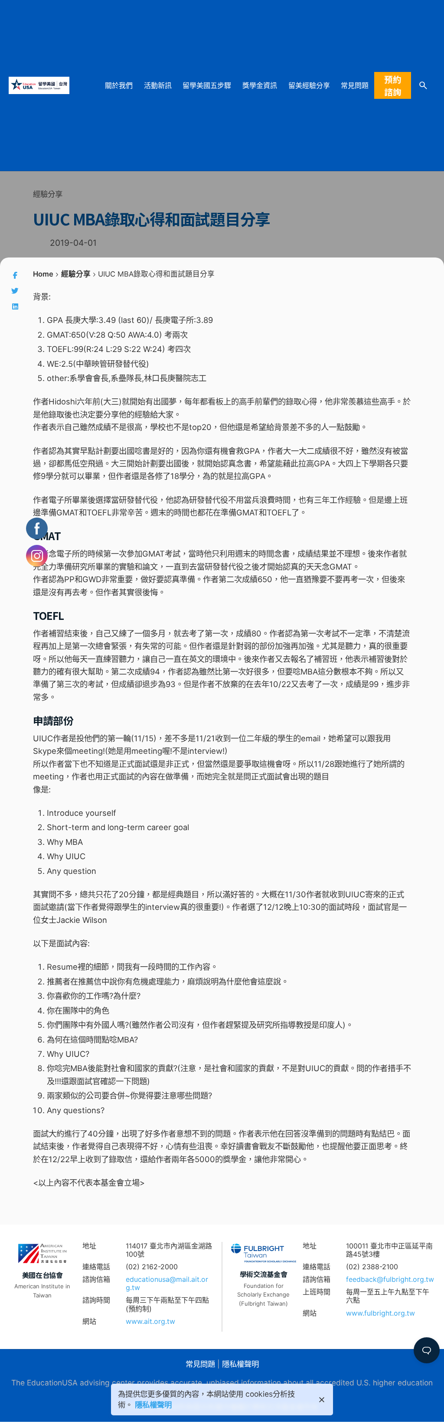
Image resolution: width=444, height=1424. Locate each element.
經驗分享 (47, 194)
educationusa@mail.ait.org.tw (167, 1283)
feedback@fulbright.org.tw (390, 1279)
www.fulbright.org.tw (380, 1313)
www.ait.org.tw (150, 1321)
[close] (321, 1399)
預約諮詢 (393, 85)
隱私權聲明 (240, 1364)
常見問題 (200, 1364)
